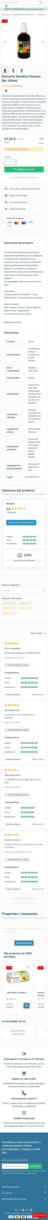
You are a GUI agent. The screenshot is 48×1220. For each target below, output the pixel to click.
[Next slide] (42, 42)
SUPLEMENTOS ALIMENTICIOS (18, 1032)
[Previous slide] (5, 42)
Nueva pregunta (24, 943)
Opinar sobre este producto (21, 523)
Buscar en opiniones (11, 585)
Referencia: (8, 322)
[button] (5, 70)
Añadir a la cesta (25, 169)
